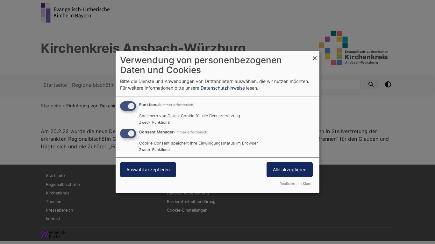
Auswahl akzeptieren (148, 169)
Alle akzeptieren (289, 169)
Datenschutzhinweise (223, 88)
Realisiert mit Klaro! (296, 183)
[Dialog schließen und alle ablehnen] (314, 55)
